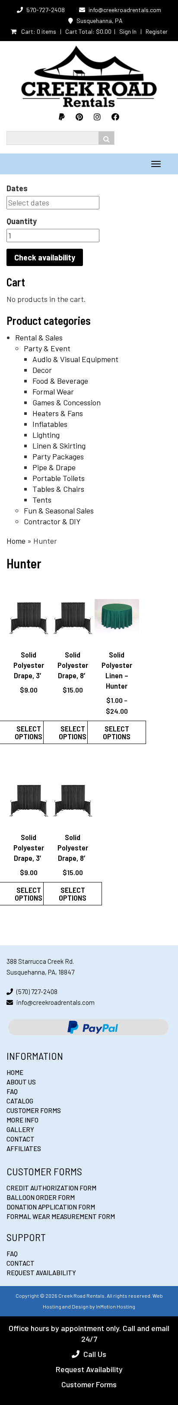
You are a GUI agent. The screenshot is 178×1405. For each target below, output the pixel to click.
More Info (22, 1120)
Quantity (21, 221)
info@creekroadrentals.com (125, 9)
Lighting (46, 434)
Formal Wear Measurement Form (60, 1216)
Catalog (19, 1101)
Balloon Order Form (40, 1197)
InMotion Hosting (115, 1306)
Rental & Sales (39, 337)
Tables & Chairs (58, 489)
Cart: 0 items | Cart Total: (65, 31)
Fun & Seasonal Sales (59, 510)
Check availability (44, 257)
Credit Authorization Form (51, 1188)
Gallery (20, 1129)
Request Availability (41, 1273)
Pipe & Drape (54, 467)
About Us (21, 1082)
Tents (41, 499)
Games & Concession (66, 402)
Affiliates (23, 1148)
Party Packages (58, 456)
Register (157, 31)
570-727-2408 (45, 9)
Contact (20, 1139)
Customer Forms (33, 1110)
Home (15, 540)
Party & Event (47, 348)
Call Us (94, 1354)
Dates (17, 188)
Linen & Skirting (59, 445)
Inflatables (49, 424)
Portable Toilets (58, 478)
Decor (42, 370)
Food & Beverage (60, 380)
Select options (72, 732)
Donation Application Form (50, 1207)
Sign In (128, 31)
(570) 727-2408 (36, 991)
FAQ (12, 1091)
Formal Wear (53, 391)
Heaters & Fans (57, 413)
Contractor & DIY (52, 521)
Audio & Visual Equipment (75, 359)
